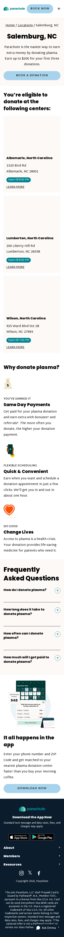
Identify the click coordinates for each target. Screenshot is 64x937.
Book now (39, 8)
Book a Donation (32, 75)
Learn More (15, 187)
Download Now (32, 788)
